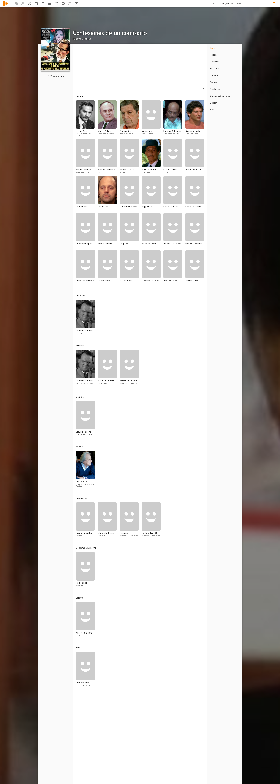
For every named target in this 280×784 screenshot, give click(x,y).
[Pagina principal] (5, 5)
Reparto (214, 55)
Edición (213, 103)
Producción (215, 89)
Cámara (214, 75)
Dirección (214, 61)
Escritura (214, 68)
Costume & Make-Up (220, 96)
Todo (212, 48)
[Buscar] (274, 3)
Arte (212, 109)
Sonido (213, 82)
